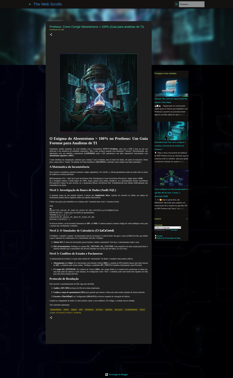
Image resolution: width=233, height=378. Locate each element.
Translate (173, 230)
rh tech (99, 310)
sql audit (118, 310)
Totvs (142, 310)
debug (74, 310)
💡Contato (158, 236)
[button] (51, 34)
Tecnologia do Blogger (118, 374)
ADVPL (66, 310)
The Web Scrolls (47, 4)
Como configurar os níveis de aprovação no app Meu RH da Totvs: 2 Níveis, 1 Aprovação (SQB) (171, 192)
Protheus (89, 310)
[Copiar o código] (50, 208)
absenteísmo (55, 310)
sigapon (108, 310)
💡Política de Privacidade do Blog (167, 238)
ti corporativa (131, 310)
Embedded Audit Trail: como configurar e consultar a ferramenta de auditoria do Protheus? (170, 145)
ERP (80, 310)
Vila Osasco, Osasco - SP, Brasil (68, 313)
